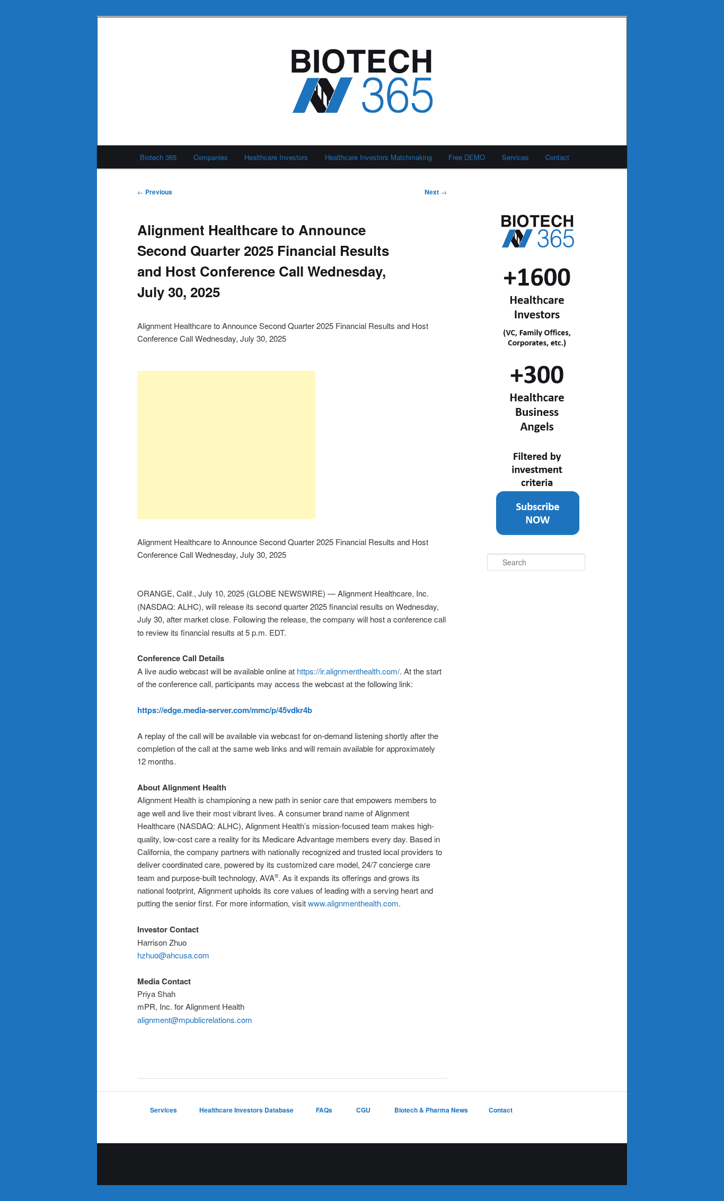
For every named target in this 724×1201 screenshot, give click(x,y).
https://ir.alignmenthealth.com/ (348, 671)
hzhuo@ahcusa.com (173, 954)
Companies (210, 157)
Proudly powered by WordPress (362, 1164)
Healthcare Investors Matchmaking (378, 157)
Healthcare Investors (276, 157)
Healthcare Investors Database (246, 1110)
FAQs (325, 1110)
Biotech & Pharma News (431, 1110)
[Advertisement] (226, 445)
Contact (557, 157)
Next (436, 192)
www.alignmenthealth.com (353, 903)
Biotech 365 (158, 157)
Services (515, 157)
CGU (364, 1110)
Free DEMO (466, 157)
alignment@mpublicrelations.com (194, 1019)
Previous (154, 192)
